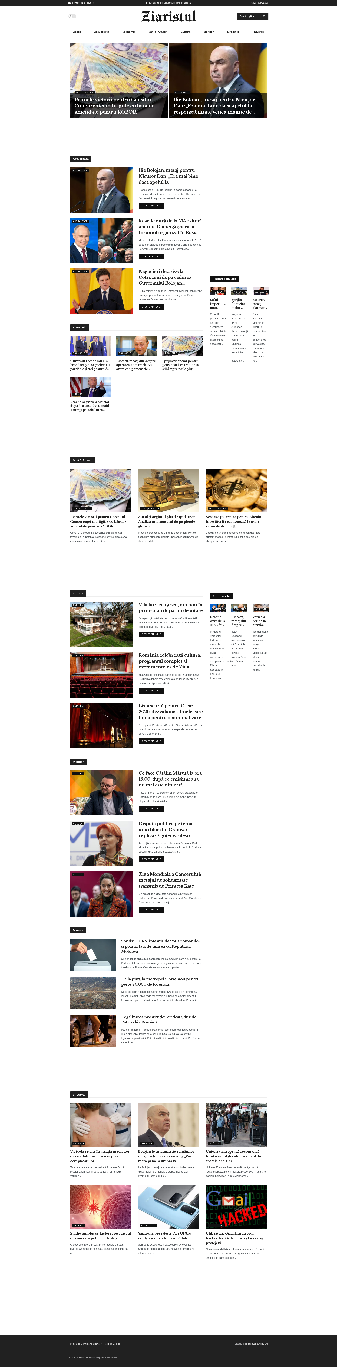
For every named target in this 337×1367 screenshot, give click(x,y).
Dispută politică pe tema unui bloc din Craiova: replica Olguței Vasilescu (165, 829)
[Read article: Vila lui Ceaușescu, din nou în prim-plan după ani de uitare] (101, 624)
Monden (209, 31)
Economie (128, 31)
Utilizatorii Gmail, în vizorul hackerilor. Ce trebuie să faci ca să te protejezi (236, 1238)
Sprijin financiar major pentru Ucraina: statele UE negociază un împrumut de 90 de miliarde (239, 304)
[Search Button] (265, 16)
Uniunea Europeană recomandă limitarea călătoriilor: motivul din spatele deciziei (234, 1156)
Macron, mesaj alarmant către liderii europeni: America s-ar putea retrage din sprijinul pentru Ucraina (260, 304)
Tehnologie (148, 1225)
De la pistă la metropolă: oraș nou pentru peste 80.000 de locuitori (160, 982)
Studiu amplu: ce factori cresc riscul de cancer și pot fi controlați (100, 1236)
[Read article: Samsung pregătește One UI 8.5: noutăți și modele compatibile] (168, 1207)
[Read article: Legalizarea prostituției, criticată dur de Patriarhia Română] (93, 1031)
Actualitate (101, 31)
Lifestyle (233, 31)
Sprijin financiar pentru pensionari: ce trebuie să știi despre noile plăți (180, 365)
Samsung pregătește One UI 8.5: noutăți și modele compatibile (164, 1236)
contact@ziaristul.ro (82, 3)
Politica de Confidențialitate (84, 1344)
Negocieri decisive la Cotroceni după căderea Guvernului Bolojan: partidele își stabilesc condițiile (165, 277)
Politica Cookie (112, 1344)
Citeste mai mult (152, 205)
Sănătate (261, 609)
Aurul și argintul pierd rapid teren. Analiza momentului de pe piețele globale (167, 521)
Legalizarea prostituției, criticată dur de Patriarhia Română (158, 1020)
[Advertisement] (168, 136)
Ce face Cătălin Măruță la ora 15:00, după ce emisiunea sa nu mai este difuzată (170, 779)
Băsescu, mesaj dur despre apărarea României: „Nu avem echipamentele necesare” (136, 365)
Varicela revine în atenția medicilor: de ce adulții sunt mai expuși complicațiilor (261, 621)
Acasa (77, 31)
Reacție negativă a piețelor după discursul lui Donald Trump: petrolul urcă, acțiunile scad (89, 406)
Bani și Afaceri (157, 31)
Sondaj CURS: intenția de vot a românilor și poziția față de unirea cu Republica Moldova (160, 946)
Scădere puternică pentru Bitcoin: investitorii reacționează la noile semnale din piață (234, 521)
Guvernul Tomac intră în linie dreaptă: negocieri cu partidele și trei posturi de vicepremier (90, 365)
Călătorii (214, 1143)
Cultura (185, 31)
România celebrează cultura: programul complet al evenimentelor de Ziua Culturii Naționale (170, 661)
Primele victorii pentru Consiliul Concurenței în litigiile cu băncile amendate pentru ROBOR (114, 106)
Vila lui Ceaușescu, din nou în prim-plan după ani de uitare (171, 607)
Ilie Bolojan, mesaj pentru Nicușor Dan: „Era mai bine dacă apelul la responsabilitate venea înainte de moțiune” (214, 106)
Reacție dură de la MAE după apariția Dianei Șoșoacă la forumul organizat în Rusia (170, 226)
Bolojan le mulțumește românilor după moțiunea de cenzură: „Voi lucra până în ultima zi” (166, 1156)
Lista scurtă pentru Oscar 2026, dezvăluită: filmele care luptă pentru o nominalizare (171, 711)
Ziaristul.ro (82, 1357)
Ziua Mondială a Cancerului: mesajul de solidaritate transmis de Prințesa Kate (170, 880)
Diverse (259, 31)
